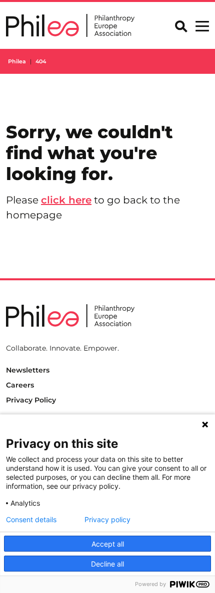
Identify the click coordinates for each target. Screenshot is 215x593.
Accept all (108, 544)
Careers (20, 385)
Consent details (31, 520)
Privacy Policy (31, 400)
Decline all (107, 564)
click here (66, 200)
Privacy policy (107, 520)
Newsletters (28, 370)
